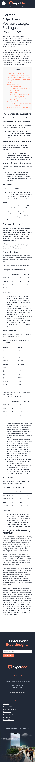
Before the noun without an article (20, 77)
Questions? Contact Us (17, 7)
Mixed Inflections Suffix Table (22, 104)
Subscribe (8, 656)
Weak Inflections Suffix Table (22, 98)
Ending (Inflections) (13, 85)
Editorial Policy (7, 706)
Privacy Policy (7, 717)
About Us (6, 704)
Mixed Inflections (15, 102)
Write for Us (7, 712)
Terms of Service (8, 720)
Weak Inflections (15, 92)
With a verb (13, 81)
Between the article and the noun (20, 75)
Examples (16, 90)
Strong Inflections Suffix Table (22, 88)
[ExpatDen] (17, 3)
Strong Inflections (15, 87)
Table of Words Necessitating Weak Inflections (22, 95)
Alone (12, 83)
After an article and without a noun (20, 79)
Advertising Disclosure (10, 709)
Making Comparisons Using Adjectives (18, 107)
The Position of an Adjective (15, 73)
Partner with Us (8, 714)
